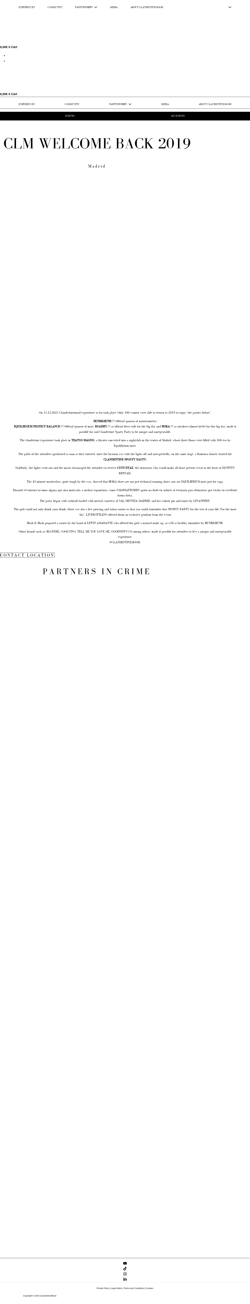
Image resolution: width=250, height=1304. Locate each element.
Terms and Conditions (134, 1288)
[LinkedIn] (125, 1280)
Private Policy (103, 1288)
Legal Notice (116, 1288)
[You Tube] (125, 1264)
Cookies (149, 1288)
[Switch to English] (8, 55)
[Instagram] (125, 1275)
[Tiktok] (125, 1269)
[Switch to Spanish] (8, 61)
